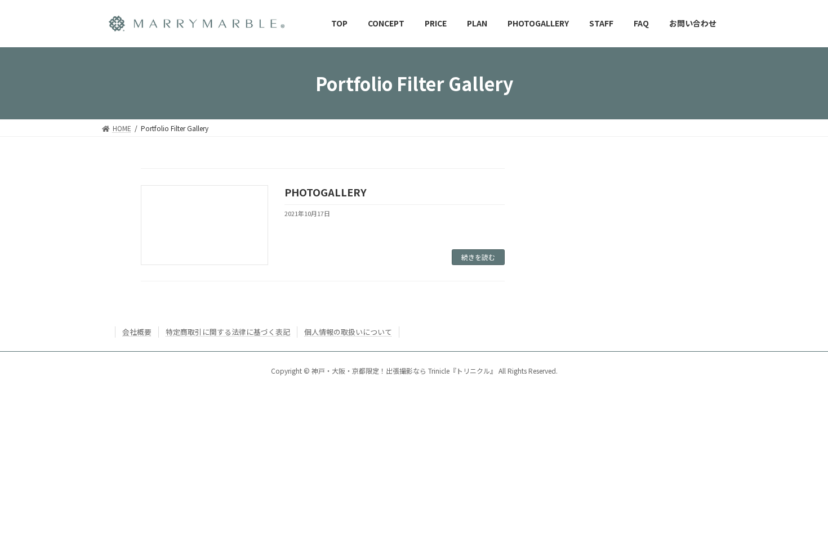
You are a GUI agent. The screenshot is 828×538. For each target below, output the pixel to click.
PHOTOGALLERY (325, 192)
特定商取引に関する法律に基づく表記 (228, 331)
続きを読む (478, 257)
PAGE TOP (800, 511)
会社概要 (137, 331)
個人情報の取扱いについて (348, 331)
